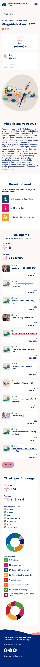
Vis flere (8, 465)
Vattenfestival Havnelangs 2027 (23, 302)
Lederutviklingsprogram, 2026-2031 (22, 285)
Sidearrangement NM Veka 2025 (23, 350)
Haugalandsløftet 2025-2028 (24, 333)
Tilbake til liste (9, 14)
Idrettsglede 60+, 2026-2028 (24, 268)
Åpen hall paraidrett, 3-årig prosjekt (23, 432)
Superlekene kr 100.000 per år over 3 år (24, 449)
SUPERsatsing (17, 416)
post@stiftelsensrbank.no (13, 644)
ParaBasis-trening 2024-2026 (22, 367)
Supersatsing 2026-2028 (22, 317)
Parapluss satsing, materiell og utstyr (23, 400)
